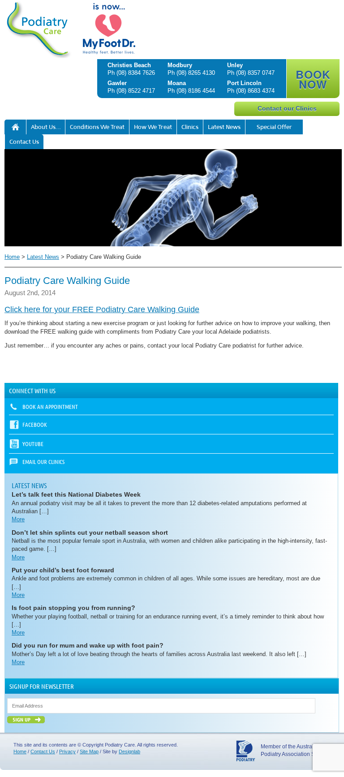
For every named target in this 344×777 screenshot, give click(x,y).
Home (12, 256)
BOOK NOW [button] (313, 79)
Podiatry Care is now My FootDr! (15, 127)
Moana (177, 83)
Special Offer (274, 127)
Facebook (34, 424)
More (18, 519)
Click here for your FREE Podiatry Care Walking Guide (101, 309)
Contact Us (24, 142)
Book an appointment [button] (50, 406)
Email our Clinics (43, 461)
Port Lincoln (244, 83)
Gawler (117, 83)
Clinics (189, 127)
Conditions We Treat (97, 127)
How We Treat (153, 127)
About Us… (45, 127)
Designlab (129, 751)
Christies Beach (129, 65)
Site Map (89, 751)
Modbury (180, 65)
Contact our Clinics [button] (287, 108)
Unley (235, 65)
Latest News (224, 127)
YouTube (32, 443)
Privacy (67, 751)
